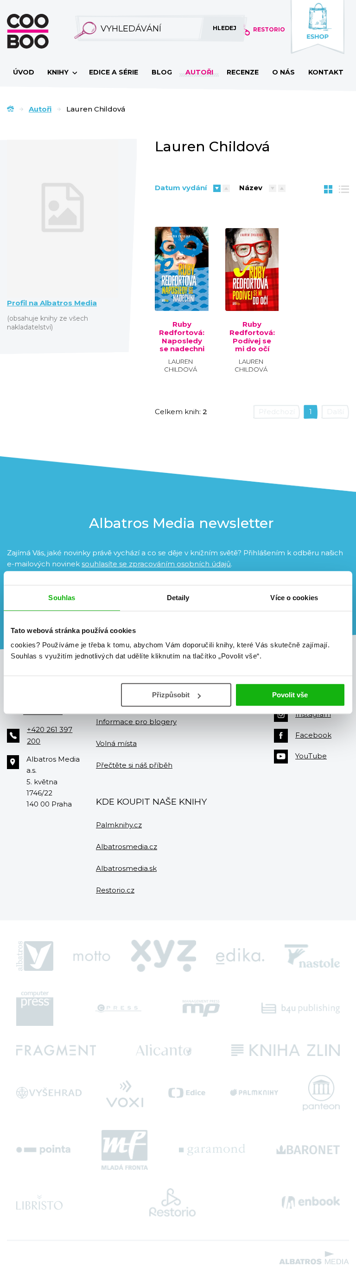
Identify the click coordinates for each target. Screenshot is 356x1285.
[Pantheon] (321, 1093)
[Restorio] (172, 1202)
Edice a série (113, 72)
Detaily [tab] (178, 598)
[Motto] (92, 956)
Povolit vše (290, 695)
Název (250, 187)
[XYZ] (163, 956)
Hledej (224, 28)
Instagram (313, 714)
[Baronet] (308, 1150)
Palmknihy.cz (119, 824)
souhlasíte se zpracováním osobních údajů (156, 563)
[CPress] (118, 1008)
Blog (162, 72)
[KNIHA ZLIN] (285, 1050)
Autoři (199, 72)
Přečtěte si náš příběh (134, 765)
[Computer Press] (35, 1008)
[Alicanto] (164, 1050)
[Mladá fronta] (124, 1150)
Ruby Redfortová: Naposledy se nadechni (181, 336)
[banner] (42, 31)
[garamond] (212, 1150)
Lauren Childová (180, 365)
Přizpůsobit (171, 695)
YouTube (311, 755)
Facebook (313, 735)
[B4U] (300, 1008)
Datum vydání (181, 187)
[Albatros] (35, 956)
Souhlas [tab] (61, 598)
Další (335, 411)
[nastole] (312, 956)
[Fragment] (56, 1050)
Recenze (243, 72)
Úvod (23, 72)
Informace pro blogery (136, 721)
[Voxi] (125, 1093)
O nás (283, 72)
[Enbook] (311, 1202)
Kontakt (325, 72)
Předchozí (277, 411)
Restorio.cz (115, 890)
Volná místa (116, 743)
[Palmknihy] (254, 1093)
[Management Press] (201, 1008)
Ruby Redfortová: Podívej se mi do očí (252, 336)
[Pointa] (43, 1150)
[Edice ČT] (187, 1093)
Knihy (58, 72)
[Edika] (240, 956)
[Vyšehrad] (49, 1093)
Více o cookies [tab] (294, 598)
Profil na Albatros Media (52, 303)
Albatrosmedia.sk (126, 868)
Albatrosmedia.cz (126, 846)
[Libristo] (39, 1202)
